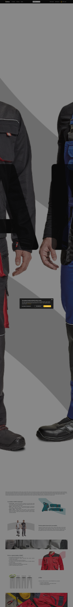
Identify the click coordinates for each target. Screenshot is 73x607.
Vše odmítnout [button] (38, 306)
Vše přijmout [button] (47, 306)
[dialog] (36, 303)
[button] (26, 306)
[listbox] (51, 299)
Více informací (29, 303)
